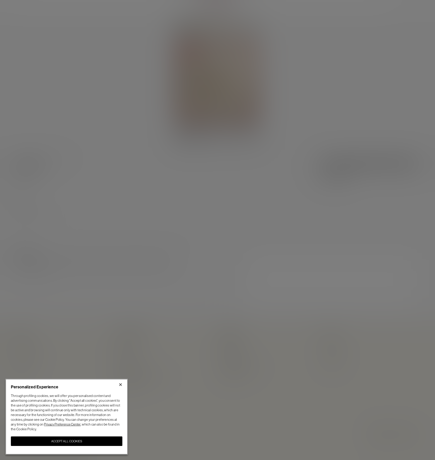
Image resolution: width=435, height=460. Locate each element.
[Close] (121, 384)
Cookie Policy (54, 419)
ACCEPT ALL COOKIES (66, 441)
